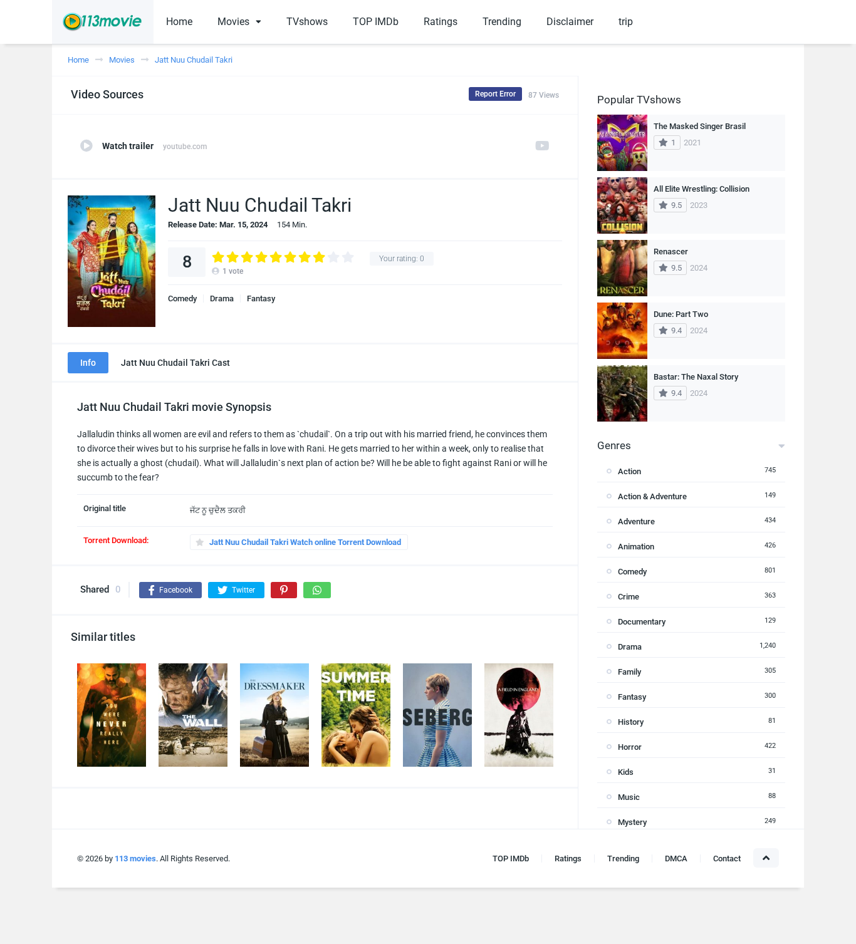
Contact (727, 858)
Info (88, 363)
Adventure (636, 521)
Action (629, 471)
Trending (502, 22)
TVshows (307, 22)
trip (626, 22)
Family (629, 672)
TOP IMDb (376, 22)
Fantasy (261, 298)
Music (629, 797)
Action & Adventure (652, 496)
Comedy (182, 298)
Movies (233, 22)
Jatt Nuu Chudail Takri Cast (175, 363)
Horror (630, 747)
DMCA (676, 858)
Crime (628, 596)
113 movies (135, 858)
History (631, 722)
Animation (636, 546)
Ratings (440, 22)
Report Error (495, 94)
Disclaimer (569, 22)
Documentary (641, 621)
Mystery (632, 822)
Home (179, 22)
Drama (222, 298)
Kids (626, 772)
